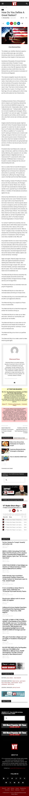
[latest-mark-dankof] (13, 669)
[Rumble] (20, 778)
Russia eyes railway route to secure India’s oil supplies (13, 599)
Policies (12, 788)
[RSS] (24, 778)
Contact (22, 790)
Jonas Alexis (10, 678)
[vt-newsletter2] (13, 696)
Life (6, 7)
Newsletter (7, 790)
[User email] (14, 382)
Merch (12, 790)
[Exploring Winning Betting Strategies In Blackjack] (5, 451)
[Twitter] (8, 23)
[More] (22, 23)
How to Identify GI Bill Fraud (18, 456)
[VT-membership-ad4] (14, 495)
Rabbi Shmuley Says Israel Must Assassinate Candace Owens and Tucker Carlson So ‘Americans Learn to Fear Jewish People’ (14, 578)
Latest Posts (5, 539)
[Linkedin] (18, 23)
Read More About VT (22, 765)
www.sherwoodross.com (11, 378)
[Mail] (12, 778)
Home (3, 7)
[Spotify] (6, 782)
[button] (2, 4)
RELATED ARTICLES (7, 438)
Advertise (17, 790)
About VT (4, 404)
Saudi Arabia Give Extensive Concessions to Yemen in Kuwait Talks (7, 430)
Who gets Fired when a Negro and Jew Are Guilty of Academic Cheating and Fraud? (14, 638)
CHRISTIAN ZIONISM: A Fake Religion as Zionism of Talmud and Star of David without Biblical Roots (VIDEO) (14, 566)
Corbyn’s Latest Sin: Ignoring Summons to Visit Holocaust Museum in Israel (21, 430)
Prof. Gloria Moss (6, 682)
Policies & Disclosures (14, 404)
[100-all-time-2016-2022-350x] (14, 735)
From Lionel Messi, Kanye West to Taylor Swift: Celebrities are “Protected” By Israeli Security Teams (14, 589)
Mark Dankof (14, 682)
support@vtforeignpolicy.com (17, 768)
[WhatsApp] (15, 23)
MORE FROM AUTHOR (19, 438)
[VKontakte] (14, 782)
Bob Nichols (11, 684)
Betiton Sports (14, 794)
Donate (17, 788)
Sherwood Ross (6, 17)
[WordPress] (18, 782)
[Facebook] (7, 778)
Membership (23, 788)
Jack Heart (22, 681)
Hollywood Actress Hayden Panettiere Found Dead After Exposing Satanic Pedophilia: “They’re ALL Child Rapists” (14, 610)
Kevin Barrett (17, 678)
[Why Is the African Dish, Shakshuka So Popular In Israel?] (5, 443)
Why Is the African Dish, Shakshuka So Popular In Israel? (17, 443)
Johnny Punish (16, 687)
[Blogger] (3, 778)
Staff (8, 788)
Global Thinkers (6, 701)
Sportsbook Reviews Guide (20, 792)
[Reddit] (16, 778)
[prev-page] (2, 464)
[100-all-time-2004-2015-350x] (14, 727)
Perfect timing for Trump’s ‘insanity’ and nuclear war (13, 543)
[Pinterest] (11, 23)
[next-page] (5, 464)
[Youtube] (22, 782)
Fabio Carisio (15, 681)
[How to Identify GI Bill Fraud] (5, 458)
